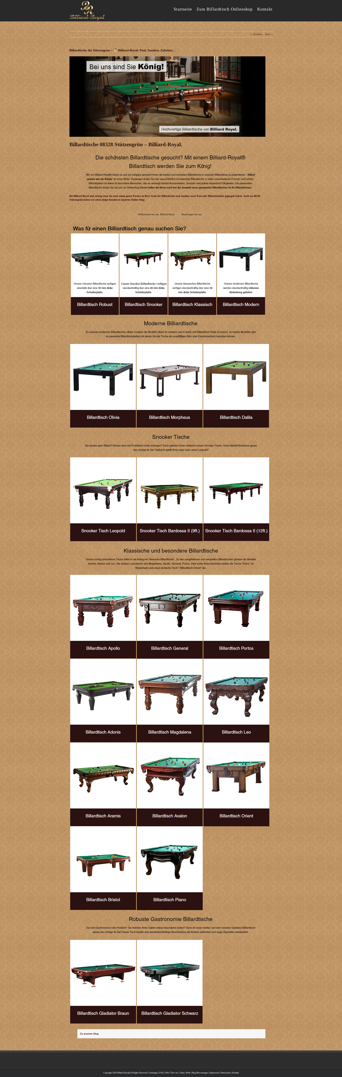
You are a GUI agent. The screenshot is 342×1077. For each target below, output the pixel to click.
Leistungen (153, 1072)
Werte (188, 1072)
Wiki (167, 1072)
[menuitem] (185, 9)
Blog (194, 1072)
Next (267, 34)
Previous (257, 34)
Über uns (174, 1072)
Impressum (214, 1072)
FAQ (161, 1072)
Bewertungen (202, 1072)
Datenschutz (225, 1072)
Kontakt (235, 1072)
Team (182, 1072)
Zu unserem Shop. (89, 1033)
